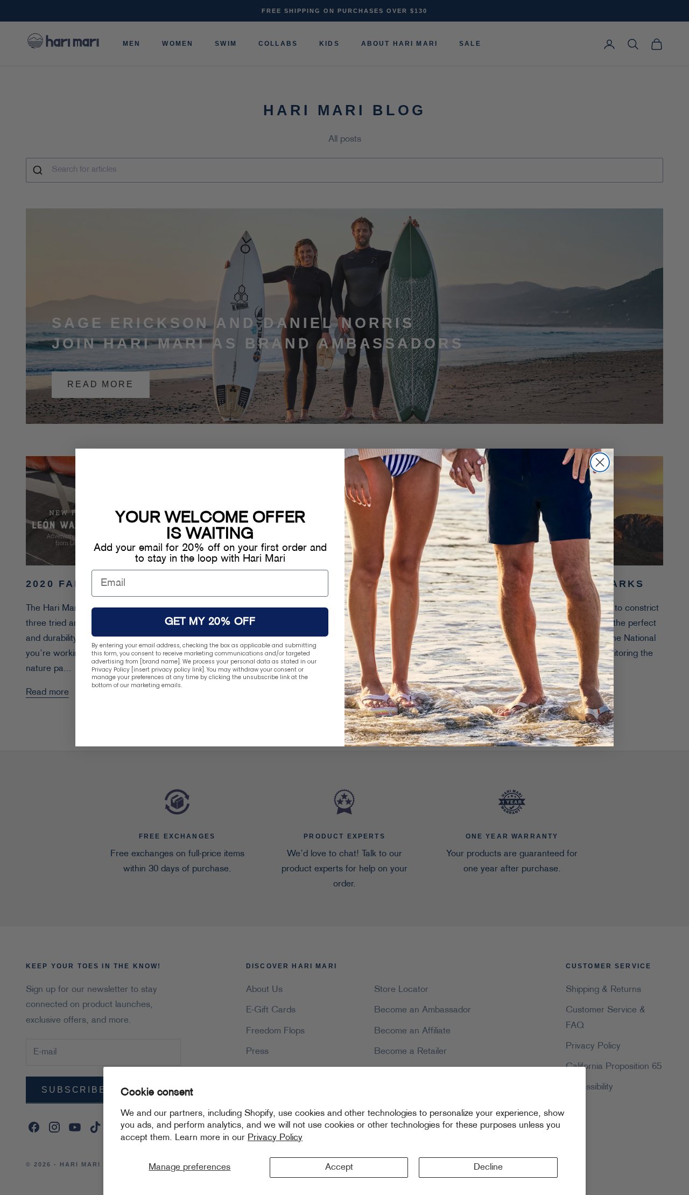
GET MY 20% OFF (210, 622)
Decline (488, 1167)
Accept (339, 1167)
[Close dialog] (599, 462)
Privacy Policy (275, 1138)
